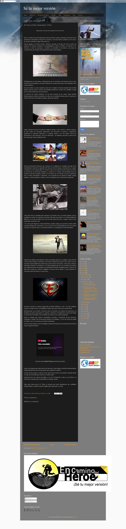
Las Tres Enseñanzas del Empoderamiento (94, 197)
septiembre (86, 281)
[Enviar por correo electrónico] (55, 393)
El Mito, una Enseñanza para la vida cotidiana (93, 234)
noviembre (86, 277)
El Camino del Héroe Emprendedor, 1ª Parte (90, 288)
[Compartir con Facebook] (60, 393)
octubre (85, 279)
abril (84, 311)
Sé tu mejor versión (39, 8)
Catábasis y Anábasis (93, 186)
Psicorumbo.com (84, 352)
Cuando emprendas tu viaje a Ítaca (93, 151)
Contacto (80, 15)
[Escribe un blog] (56, 393)
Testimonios (67, 15)
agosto (85, 302)
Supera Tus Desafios (85, 345)
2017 (83, 266)
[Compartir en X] (58, 393)
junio (84, 307)
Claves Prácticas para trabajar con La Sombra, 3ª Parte (94, 139)
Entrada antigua (70, 444)
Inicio (25, 15)
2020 (83, 261)
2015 (83, 270)
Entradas (28, 498)
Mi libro (54, 15)
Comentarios (29, 501)
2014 (83, 272)
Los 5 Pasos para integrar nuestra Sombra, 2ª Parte (94, 245)
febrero (85, 316)
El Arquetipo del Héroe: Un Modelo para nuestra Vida (94, 176)
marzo (85, 313)
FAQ (60, 15)
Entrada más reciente (32, 444)
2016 (83, 268)
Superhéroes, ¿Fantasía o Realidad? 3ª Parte (90, 295)
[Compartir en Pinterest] (61, 393)
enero (85, 318)
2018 (83, 263)
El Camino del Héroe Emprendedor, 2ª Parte (90, 284)
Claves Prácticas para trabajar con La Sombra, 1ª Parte (94, 164)
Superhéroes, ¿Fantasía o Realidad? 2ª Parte (90, 298)
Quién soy (32, 15)
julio (84, 304)
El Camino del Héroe (43, 15)
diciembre (86, 274)
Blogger (75, 517)
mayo (85, 309)
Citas (74, 15)
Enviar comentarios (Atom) (39, 448)
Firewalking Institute (85, 350)
